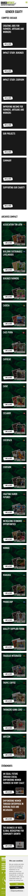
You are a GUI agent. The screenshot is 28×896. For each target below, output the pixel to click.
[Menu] (26, 2)
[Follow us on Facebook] (2, 873)
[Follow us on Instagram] (5, 873)
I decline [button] (16, 887)
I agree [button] (17, 884)
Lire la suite (7, 44)
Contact (3, 864)
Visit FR (3, 888)
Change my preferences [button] (17, 890)
